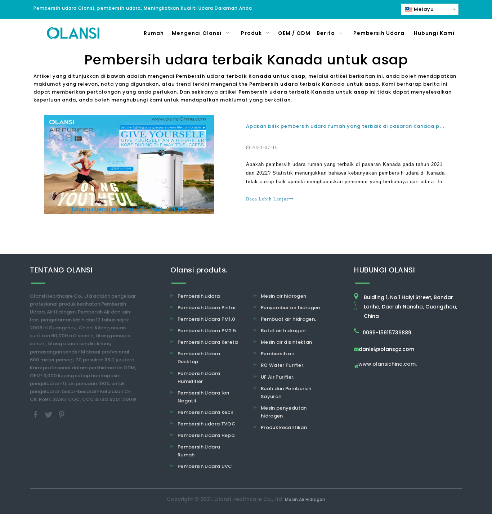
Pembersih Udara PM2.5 (207, 330)
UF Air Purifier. (278, 377)
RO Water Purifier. (282, 365)
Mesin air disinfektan (286, 342)
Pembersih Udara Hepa (206, 435)
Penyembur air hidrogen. (291, 307)
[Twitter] (49, 414)
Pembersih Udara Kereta (208, 342)
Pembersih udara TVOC (207, 423)
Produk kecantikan (284, 427)
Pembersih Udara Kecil (205, 412)
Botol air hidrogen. (284, 330)
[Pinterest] (61, 414)
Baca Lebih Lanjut (267, 199)
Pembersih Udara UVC (205, 466)
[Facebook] (36, 414)
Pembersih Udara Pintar (207, 307)
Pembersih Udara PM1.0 (206, 319)
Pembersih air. (278, 353)
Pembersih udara (199, 296)
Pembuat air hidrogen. (288, 319)
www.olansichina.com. (387, 364)
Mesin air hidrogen (283, 296)
